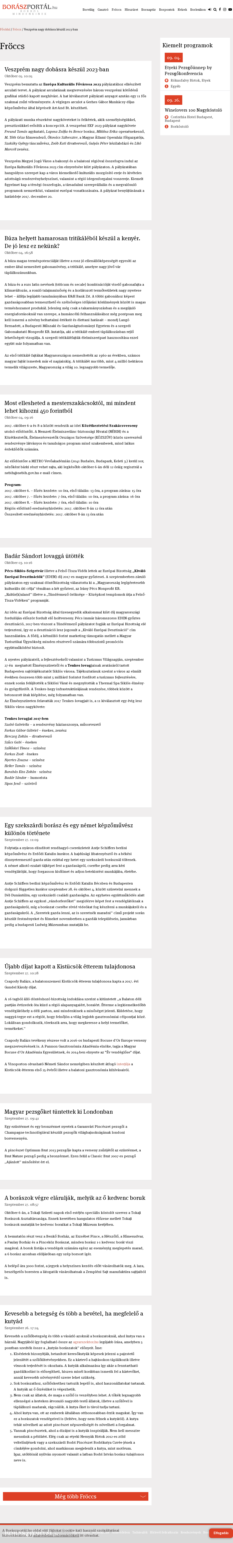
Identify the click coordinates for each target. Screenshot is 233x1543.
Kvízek (182, 9)
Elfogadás (221, 1533)
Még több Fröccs (75, 1496)
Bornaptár (148, 9)
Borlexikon (198, 9)
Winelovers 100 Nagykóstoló (193, 110)
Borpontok (167, 9)
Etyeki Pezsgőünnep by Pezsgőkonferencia (188, 70)
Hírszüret (131, 9)
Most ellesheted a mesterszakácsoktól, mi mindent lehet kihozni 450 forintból (70, 407)
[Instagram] (224, 9)
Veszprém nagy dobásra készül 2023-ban (57, 69)
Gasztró (103, 9)
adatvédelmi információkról (56, 1535)
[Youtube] (230, 9)
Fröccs (117, 9)
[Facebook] (220, 9)
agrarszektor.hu (86, 1342)
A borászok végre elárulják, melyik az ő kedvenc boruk (75, 1198)
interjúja (123, 1064)
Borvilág (88, 9)
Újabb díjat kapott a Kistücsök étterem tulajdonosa (70, 966)
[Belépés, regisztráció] (209, 9)
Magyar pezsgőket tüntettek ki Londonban (59, 1111)
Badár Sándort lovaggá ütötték (44, 556)
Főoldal (5, 29)
